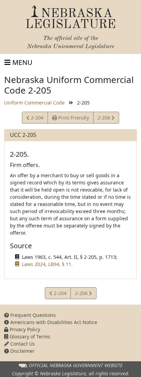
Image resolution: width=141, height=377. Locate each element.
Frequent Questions (32, 315)
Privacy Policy (24, 329)
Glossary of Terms (29, 336)
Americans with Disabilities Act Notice (53, 322)
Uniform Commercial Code (34, 102)
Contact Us (22, 343)
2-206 (105, 119)
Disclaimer (22, 351)
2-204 (37, 119)
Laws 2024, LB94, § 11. (47, 264)
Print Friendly (73, 117)
